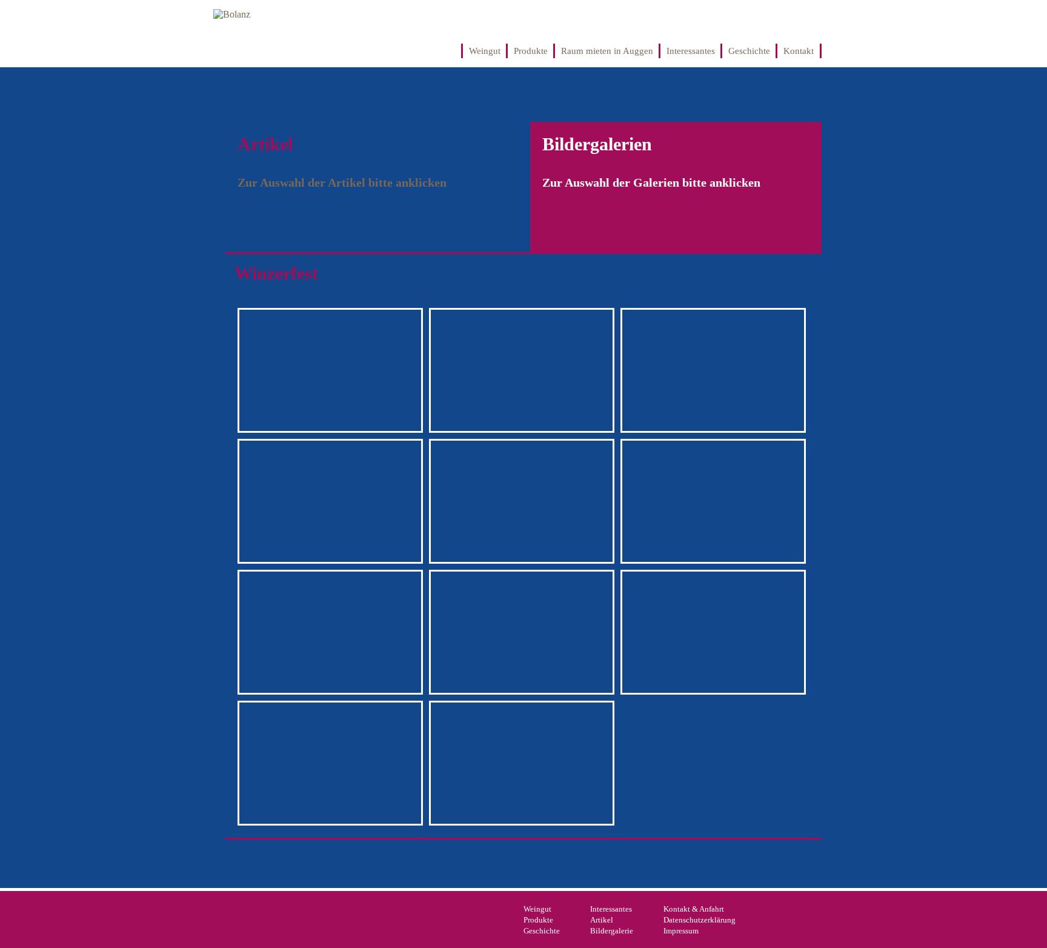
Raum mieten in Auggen (607, 51)
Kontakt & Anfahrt (693, 908)
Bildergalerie (611, 930)
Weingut (484, 51)
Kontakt (798, 51)
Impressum (681, 930)
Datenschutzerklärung (699, 919)
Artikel (601, 919)
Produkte (531, 51)
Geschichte (749, 51)
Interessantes (690, 51)
